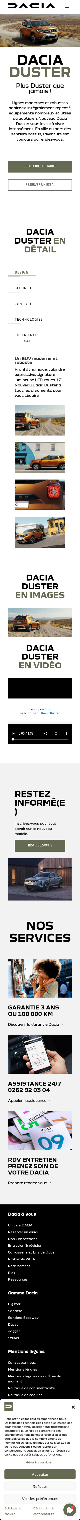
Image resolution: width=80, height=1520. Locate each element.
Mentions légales (22, 1369)
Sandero (15, 1310)
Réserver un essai (40, 184)
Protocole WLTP (22, 1259)
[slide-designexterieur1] (40, 635)
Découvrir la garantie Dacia (33, 1024)
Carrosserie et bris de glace (31, 1252)
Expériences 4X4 (27, 338)
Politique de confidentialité (31, 1388)
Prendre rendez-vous (27, 1183)
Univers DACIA (20, 1225)
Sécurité (23, 288)
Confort (23, 304)
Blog (12, 1272)
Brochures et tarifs (40, 166)
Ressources (18, 1279)
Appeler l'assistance (27, 1100)
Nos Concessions (23, 1239)
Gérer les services (39, 1462)
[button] (73, 1407)
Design (22, 272)
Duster (14, 1324)
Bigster (14, 1304)
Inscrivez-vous (40, 845)
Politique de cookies (25, 1395)
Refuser (40, 1487)
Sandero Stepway (23, 1317)
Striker (13, 1338)
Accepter (40, 1474)
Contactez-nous (22, 1362)
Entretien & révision (25, 1245)
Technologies (29, 320)
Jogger (14, 1331)
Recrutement (19, 1266)
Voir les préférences (40, 1499)
